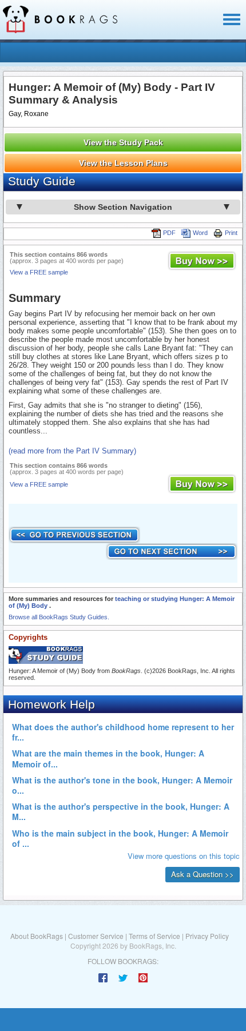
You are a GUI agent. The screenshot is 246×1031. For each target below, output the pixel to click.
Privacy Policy (207, 936)
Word (200, 232)
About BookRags (36, 936)
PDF (169, 232)
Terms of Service (154, 936)
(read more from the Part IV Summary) (72, 451)
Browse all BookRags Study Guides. (59, 617)
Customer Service (96, 936)
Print (231, 232)
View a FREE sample (39, 272)
